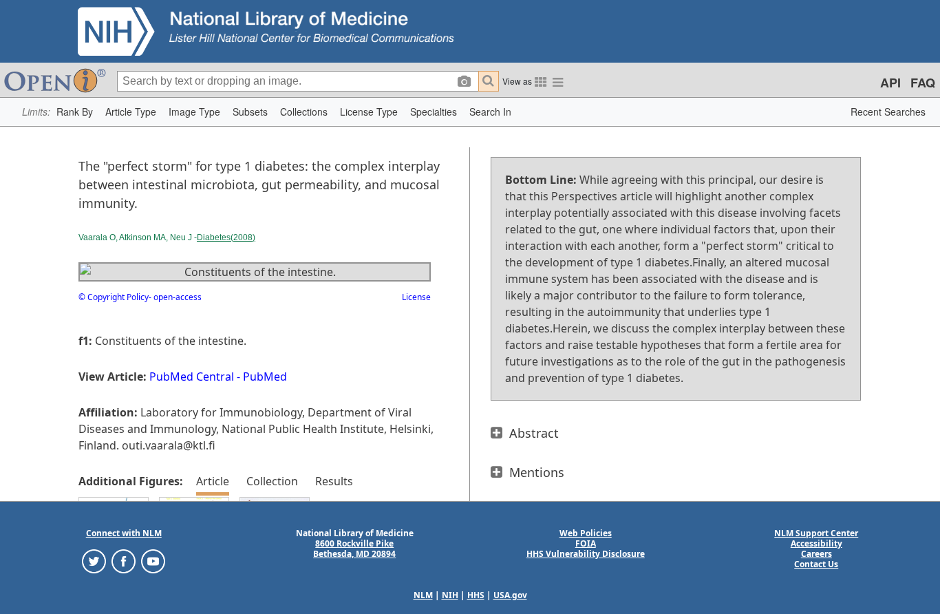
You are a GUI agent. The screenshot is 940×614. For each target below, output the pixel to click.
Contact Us (816, 564)
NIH (450, 595)
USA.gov (510, 595)
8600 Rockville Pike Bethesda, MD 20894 (354, 549)
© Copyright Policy (113, 297)
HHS (475, 595)
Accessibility (816, 543)
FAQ (922, 83)
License (416, 297)
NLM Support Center (816, 533)
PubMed (265, 376)
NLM (423, 595)
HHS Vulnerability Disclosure (585, 554)
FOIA (585, 543)
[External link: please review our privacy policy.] (94, 561)
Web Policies (585, 533)
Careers (816, 554)
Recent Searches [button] (888, 111)
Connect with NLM (124, 533)
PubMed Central (191, 376)
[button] (75, 112)
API (890, 83)
